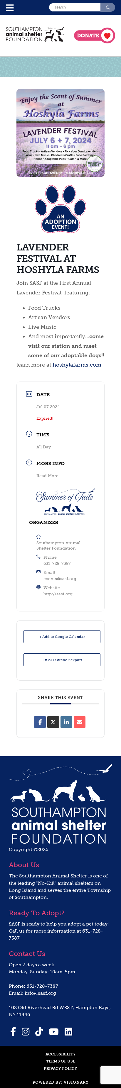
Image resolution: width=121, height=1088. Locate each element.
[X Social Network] (53, 722)
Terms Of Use (60, 1061)
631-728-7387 (57, 563)
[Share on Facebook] (40, 722)
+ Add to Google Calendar (62, 637)
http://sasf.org (58, 594)
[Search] (107, 7)
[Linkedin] (66, 722)
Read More (47, 475)
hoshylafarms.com (77, 365)
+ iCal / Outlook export (62, 660)
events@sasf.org (59, 578)
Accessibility (61, 1054)
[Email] (79, 722)
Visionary (76, 1082)
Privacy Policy (60, 1068)
